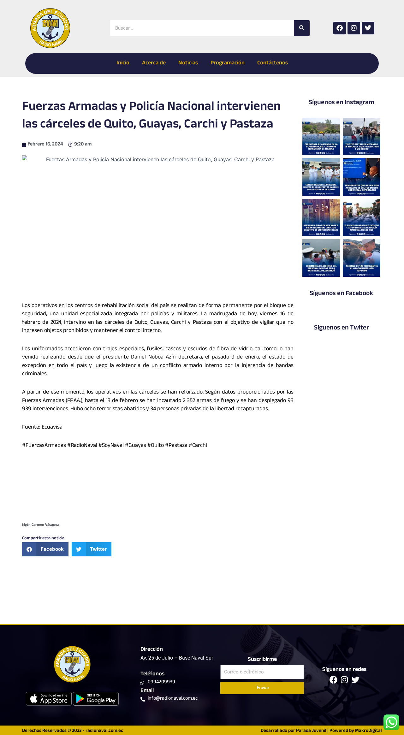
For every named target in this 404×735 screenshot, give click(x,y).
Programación (228, 63)
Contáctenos (272, 63)
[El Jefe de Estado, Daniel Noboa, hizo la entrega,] (362, 217)
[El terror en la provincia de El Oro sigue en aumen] (362, 136)
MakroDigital (368, 731)
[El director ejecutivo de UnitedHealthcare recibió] (321, 217)
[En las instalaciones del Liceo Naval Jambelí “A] (321, 176)
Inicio (122, 63)
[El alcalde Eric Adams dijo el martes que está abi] (362, 176)
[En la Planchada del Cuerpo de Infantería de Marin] (321, 136)
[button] (45, 549)
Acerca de (154, 63)
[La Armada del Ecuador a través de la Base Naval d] (321, 257)
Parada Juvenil (311, 731)
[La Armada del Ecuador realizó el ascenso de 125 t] (362, 257)
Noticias (188, 63)
